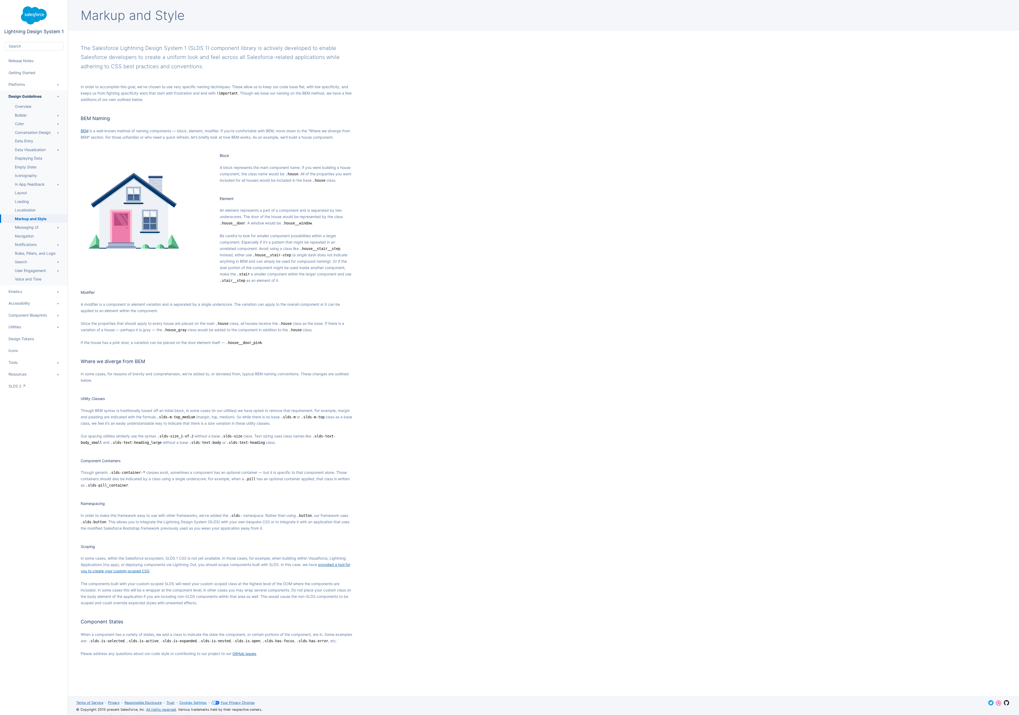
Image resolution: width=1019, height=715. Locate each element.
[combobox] (33, 46)
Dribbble (998, 703)
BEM (84, 131)
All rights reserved (161, 710)
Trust (170, 703)
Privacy (114, 703)
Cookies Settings (193, 703)
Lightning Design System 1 (34, 20)
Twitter (991, 702)
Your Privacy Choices (238, 703)
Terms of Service (89, 703)
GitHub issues (244, 653)
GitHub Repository (1006, 702)
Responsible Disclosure (143, 703)
